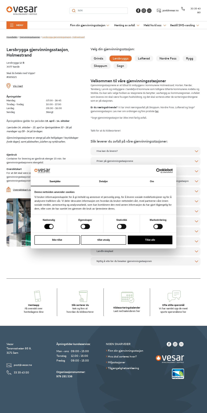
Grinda (98, 58)
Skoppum (100, 66)
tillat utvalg (103, 240)
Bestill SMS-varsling (182, 25)
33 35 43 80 (196, 10)
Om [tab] (152, 181)
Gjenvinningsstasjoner (30, 37)
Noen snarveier (118, 344)
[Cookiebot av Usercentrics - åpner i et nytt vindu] (158, 170)
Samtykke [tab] (55, 181)
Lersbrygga (120, 58)
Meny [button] (19, 25)
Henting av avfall (124, 25)
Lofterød (144, 58)
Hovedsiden (11, 37)
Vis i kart (18, 86)
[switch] (85, 226)
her (156, 111)
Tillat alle (150, 240)
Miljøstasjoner (116, 362)
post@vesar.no (171, 10)
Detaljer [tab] (103, 181)
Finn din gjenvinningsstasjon (87, 25)
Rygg (189, 58)
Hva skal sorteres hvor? (122, 356)
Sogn (120, 66)
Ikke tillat (57, 240)
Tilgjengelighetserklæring (123, 368)
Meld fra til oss (152, 25)
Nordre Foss (167, 58)
